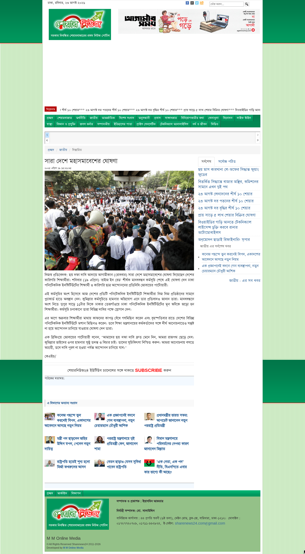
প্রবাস (157, 118)
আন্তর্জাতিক (108, 118)
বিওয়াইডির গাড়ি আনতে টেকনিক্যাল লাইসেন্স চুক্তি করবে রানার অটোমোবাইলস (224, 228)
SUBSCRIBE (149, 370)
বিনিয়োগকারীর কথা (192, 118)
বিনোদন (227, 118)
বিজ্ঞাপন (76, 493)
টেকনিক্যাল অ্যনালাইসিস (174, 124)
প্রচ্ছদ (50, 118)
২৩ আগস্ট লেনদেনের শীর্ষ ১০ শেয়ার (225, 194)
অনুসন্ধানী (144, 118)
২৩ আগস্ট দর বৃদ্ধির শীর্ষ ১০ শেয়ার (224, 208)
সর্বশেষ (206, 161)
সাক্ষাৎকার (171, 118)
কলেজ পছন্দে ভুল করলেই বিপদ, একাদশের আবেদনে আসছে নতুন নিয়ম (231, 257)
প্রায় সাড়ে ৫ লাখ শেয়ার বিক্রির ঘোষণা (227, 215)
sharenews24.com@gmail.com (200, 523)
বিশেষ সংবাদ (126, 118)
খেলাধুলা (213, 118)
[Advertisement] (152, 75)
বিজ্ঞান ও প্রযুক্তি (66, 124)
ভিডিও (214, 124)
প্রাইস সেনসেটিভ (146, 124)
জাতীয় (94, 118)
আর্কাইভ (62, 493)
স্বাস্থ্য (49, 124)
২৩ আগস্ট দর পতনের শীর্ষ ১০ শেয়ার (226, 201)
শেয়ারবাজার (64, 118)
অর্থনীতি (80, 118)
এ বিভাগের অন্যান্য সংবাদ (62, 403)
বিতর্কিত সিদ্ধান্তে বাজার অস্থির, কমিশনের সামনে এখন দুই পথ (228, 184)
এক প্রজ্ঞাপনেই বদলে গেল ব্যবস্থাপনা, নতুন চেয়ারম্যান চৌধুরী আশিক (230, 269)
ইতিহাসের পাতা (123, 124)
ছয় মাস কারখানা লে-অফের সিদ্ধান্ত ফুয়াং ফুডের (228, 172)
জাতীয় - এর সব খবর (244, 280)
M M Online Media (73, 547)
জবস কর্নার (86, 124)
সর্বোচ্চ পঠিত (227, 161)
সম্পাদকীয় (103, 124)
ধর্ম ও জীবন (200, 124)
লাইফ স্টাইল (244, 118)
